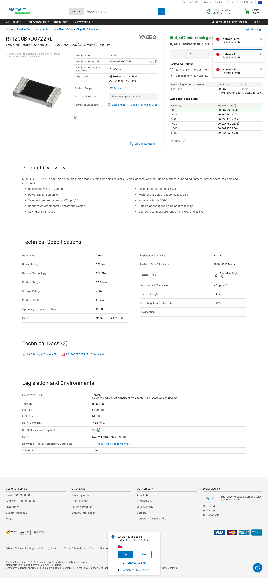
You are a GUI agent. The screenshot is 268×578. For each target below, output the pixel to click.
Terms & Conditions (75, 548)
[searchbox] (121, 11)
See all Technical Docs (144, 104)
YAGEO (113, 55)
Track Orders (246, 2)
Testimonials (144, 500)
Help (233, 2)
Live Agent (12, 506)
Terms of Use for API (101, 548)
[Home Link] (19, 11)
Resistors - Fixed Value (59, 29)
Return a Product (81, 506)
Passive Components (29, 29)
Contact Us (220, 2)
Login (216, 10)
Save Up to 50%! (191, 2)
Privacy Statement (16, 548)
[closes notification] (260, 23)
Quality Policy (145, 506)
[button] (14, 22)
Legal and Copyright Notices (45, 548)
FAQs (9, 518)
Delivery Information (83, 512)
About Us (142, 495)
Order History (79, 500)
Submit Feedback (16, 512)
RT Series (115, 88)
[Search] (161, 11)
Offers (207, 2)
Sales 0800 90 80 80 (19, 495)
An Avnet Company (17, 561)
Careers (141, 512)
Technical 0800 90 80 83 (21, 500)
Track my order (80, 495)
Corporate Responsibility (151, 518)
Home (9, 29)
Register (225, 10)
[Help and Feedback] (257, 567)
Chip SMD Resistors (88, 29)
